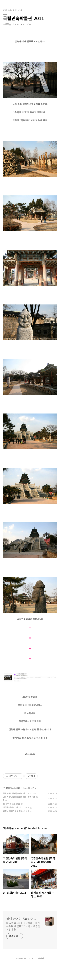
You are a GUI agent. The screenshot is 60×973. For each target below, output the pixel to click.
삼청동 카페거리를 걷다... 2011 (16, 807)
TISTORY (31, 958)
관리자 (41, 958)
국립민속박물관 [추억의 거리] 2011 (17, 793)
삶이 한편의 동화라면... (21, 919)
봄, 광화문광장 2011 (11, 803)
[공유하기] (16, 776)
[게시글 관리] (20, 776)
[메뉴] (5, 13)
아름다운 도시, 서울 (12, 787)
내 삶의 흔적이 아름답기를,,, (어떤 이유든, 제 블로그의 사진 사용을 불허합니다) (23, 926)
